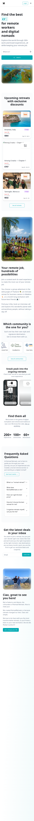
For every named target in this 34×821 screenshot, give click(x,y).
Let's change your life (10, 630)
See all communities (17, 359)
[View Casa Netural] (17, 345)
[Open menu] (31, 3)
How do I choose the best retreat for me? (15, 503)
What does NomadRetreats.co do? (14, 488)
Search (18, 57)
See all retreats (17, 205)
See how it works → (12, 474)
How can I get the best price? (14, 496)
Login (25, 3)
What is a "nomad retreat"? (16, 482)
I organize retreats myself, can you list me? (16, 511)
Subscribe (27, 554)
